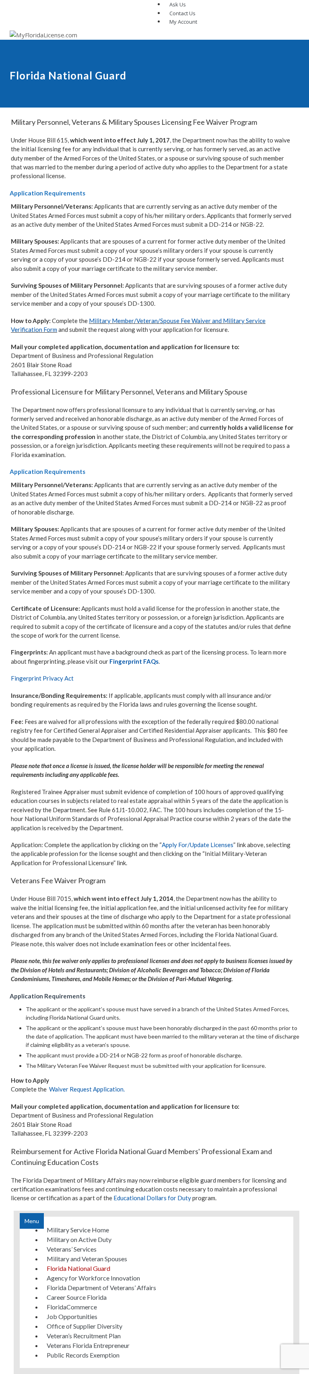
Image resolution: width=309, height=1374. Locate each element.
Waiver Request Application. (87, 1089)
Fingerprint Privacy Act (42, 678)
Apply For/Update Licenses (197, 844)
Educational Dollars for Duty (152, 1197)
